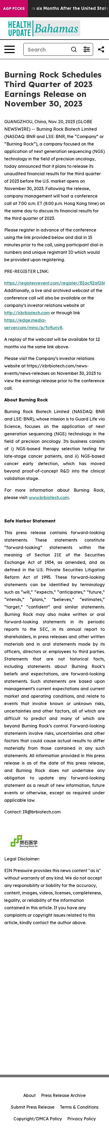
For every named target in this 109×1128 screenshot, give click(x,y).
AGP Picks (14, 8)
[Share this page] (101, 49)
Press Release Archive (63, 1095)
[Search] (73, 49)
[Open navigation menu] (9, 49)
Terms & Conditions (79, 1107)
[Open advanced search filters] (86, 49)
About (29, 1095)
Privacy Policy (81, 1118)
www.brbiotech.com (49, 497)
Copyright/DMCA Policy (37, 1118)
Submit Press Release (32, 1107)
